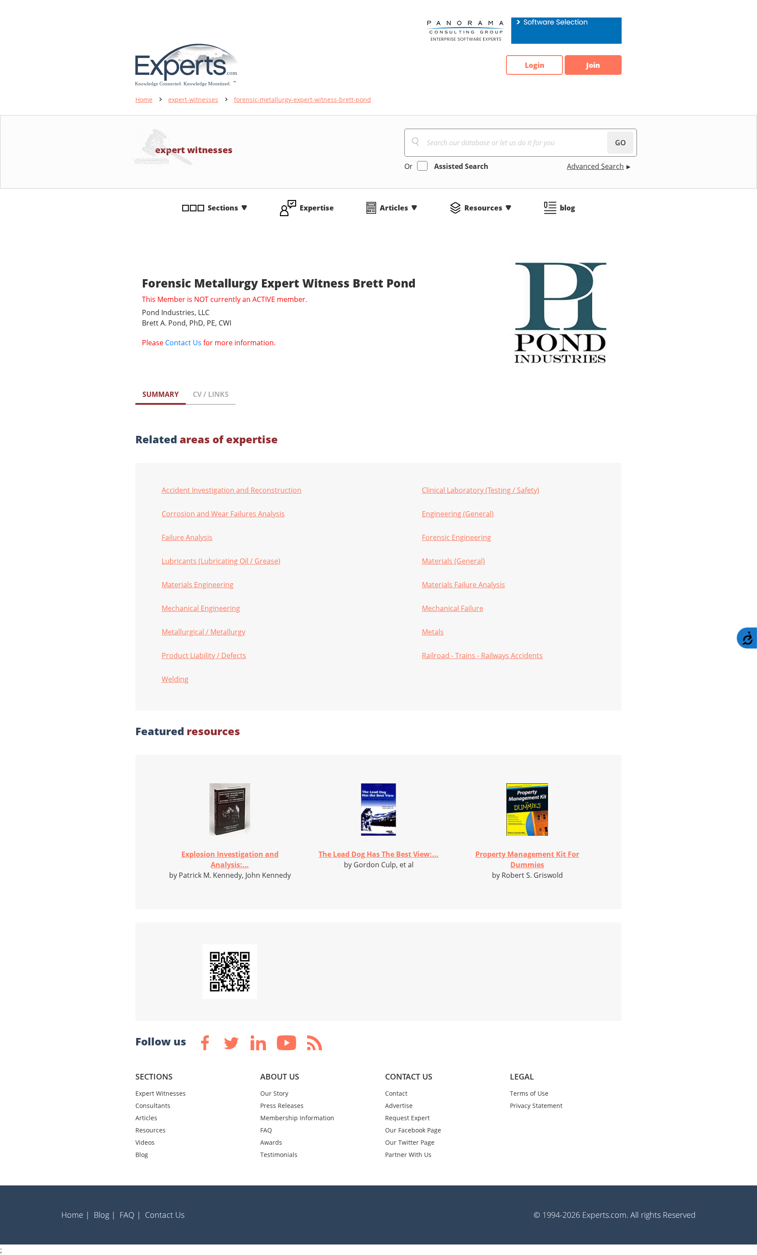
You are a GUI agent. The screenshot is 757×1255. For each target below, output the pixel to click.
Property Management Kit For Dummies (527, 859)
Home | (75, 1214)
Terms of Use (529, 1093)
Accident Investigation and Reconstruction (231, 490)
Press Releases (282, 1105)
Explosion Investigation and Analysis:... (230, 859)
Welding (175, 679)
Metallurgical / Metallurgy (203, 632)
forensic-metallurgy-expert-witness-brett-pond (302, 99)
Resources (483, 208)
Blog (141, 1154)
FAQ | (130, 1214)
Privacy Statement (536, 1105)
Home (143, 99)
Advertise (399, 1105)
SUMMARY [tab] (160, 394)
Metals (433, 632)
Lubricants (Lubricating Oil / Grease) (221, 561)
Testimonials (278, 1154)
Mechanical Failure (452, 608)
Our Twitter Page (410, 1142)
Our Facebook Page (413, 1130)
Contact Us (183, 342)
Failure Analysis (187, 537)
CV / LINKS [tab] (211, 394)
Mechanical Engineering (201, 608)
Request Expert (407, 1118)
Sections (223, 208)
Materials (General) (453, 561)
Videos (145, 1142)
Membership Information (297, 1118)
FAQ (266, 1130)
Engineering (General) (458, 514)
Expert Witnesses (160, 1093)
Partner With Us (408, 1154)
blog (567, 208)
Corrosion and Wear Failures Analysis (223, 514)
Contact (396, 1093)
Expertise (317, 208)
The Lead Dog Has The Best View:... (378, 854)
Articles (394, 208)
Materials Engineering (197, 584)
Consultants (152, 1105)
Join (593, 65)
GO (620, 142)
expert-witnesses (193, 99)
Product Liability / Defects (204, 655)
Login (535, 65)
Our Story (274, 1093)
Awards (271, 1142)
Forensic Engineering (456, 537)
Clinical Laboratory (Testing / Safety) (480, 490)
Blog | (105, 1214)
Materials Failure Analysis (463, 584)
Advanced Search (595, 166)
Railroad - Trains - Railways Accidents (482, 655)
